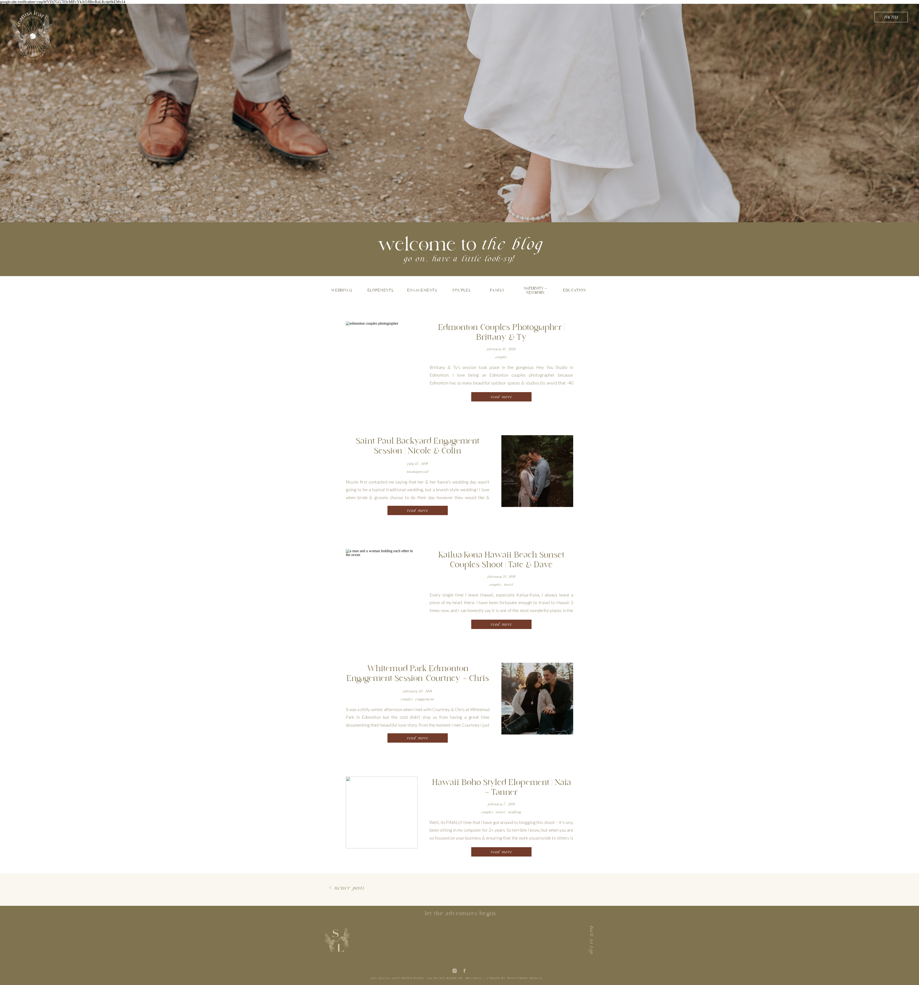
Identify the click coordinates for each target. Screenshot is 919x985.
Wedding (514, 812)
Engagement (424, 699)
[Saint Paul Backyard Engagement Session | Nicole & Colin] (537, 471)
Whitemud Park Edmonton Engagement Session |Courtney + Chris (417, 674)
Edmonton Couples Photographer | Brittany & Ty (501, 333)
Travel (508, 585)
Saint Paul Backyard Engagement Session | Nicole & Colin (418, 446)
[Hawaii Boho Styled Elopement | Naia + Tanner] (382, 812)
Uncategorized (418, 472)
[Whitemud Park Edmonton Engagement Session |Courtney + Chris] (537, 699)
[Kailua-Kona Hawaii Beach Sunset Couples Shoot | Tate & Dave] (382, 585)
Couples (501, 357)
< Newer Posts (347, 888)
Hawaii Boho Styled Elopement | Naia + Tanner (501, 788)
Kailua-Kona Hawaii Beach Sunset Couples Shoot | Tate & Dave (501, 560)
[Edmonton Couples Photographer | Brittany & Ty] (382, 357)
